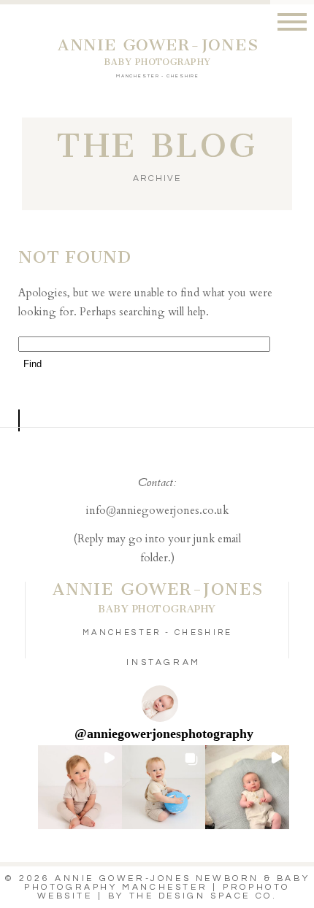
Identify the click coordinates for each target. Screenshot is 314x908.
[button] (80, 787)
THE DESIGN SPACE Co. (203, 896)
